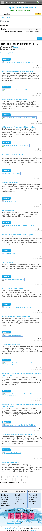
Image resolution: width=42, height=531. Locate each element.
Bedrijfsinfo (4, 495)
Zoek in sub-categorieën (13, 32)
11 (10, 480)
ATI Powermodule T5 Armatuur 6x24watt (15, 99)
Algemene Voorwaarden (5, 502)
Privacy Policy (5, 505)
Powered (13, 521)
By (17, 521)
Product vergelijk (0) (6, 53)
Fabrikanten (18, 499)
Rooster (16, 47)
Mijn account (33, 495)
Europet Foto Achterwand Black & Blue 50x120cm (18, 434)
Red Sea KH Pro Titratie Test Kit (12, 289)
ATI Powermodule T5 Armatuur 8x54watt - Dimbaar (18, 127)
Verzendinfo (21, 2)
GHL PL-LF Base (7, 262)
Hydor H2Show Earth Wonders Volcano (15, 155)
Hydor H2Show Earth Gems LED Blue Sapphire (17, 235)
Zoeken (8, 17)
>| (21, 480)
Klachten (17, 501)
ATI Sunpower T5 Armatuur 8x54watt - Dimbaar (17, 71)
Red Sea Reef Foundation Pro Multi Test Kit (16, 316)
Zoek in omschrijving (32, 32)
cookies (33, 530)
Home (8, 2)
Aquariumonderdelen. (25, 521)
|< (1, 477)
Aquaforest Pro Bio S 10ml (10, 462)
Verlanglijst (32, 499)
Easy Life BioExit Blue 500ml (11, 344)
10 (6, 480)
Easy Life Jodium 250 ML (10, 182)
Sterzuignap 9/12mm (8, 210)
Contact (13, 2)
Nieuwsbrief (32, 501)
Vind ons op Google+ (14, 523)
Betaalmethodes (20, 504)
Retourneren (5, 499)
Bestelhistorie (33, 497)
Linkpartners (33, 504)
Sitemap (17, 497)
